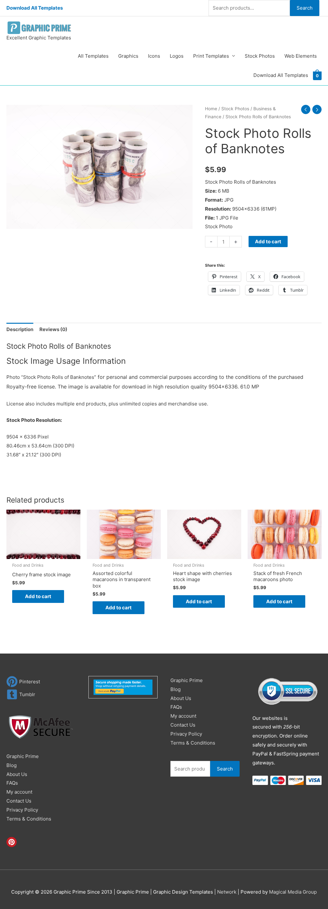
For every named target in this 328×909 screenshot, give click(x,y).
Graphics (128, 56)
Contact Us (18, 801)
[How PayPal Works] (123, 687)
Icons (154, 56)
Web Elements (300, 56)
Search (305, 8)
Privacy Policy (22, 810)
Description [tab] (19, 329)
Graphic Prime (22, 756)
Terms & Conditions (28, 819)
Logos (177, 56)
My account (19, 792)
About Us (16, 774)
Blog (11, 765)
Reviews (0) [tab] (53, 329)
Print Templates (211, 56)
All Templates (93, 56)
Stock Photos (260, 56)
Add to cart (268, 241)
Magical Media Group (293, 892)
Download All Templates (34, 8)
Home (211, 108)
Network (226, 892)
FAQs (12, 783)
